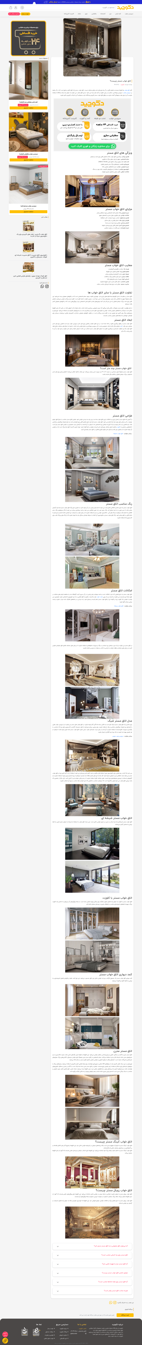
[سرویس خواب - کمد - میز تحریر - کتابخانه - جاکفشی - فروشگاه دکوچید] (125, 7)
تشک (79, 14)
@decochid (74, 1334)
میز (110, 14)
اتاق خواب (127, 90)
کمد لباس (118, 14)
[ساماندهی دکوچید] (24, 1331)
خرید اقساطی (63, 1338)
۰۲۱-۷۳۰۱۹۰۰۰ (74, 1331)
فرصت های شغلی (48, 1338)
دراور (86, 14)
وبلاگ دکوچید (63, 1332)
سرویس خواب (129, 14)
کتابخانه (102, 14)
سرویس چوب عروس (117, 736)
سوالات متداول (49, 1332)
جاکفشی (94, 14)
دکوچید (123, 85)
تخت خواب (100, 597)
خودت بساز (25, 14)
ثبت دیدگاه (125, 1315)
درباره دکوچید (63, 1328)
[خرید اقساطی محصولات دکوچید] (28, 39)
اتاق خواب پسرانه (118, 606)
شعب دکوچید (82, 1328)
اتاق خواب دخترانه (118, 434)
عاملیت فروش (63, 1335)
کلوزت (118, 427)
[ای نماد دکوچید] (36, 1331)
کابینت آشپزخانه (69, 14)
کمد (121, 326)
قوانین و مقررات (49, 1335)
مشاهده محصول (28, 108)
